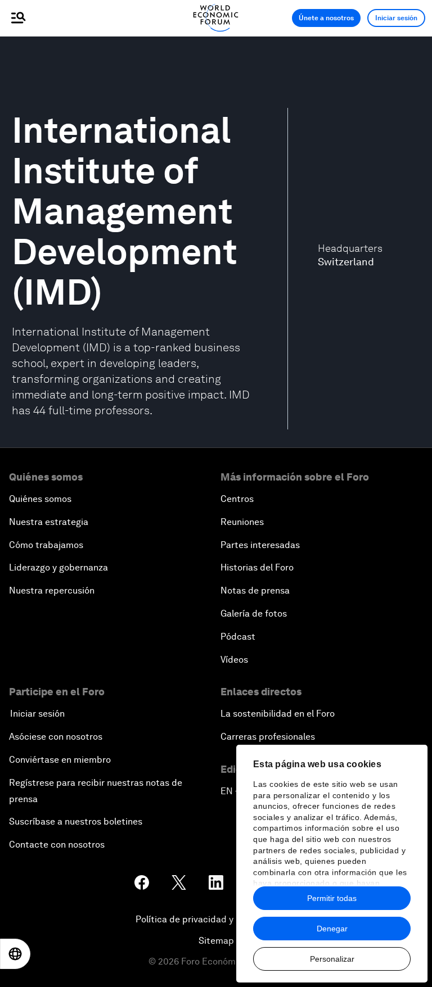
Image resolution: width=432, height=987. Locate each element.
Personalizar (332, 958)
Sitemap (216, 940)
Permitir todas (332, 898)
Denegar (332, 928)
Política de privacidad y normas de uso (216, 919)
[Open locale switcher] (15, 953)
